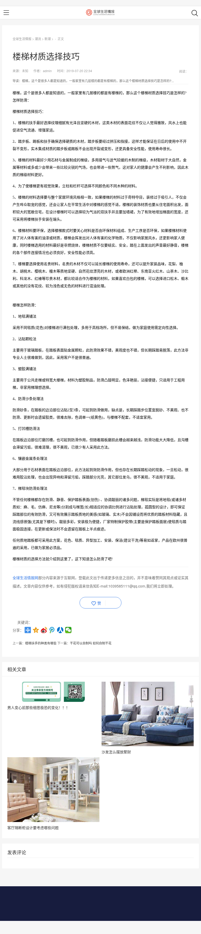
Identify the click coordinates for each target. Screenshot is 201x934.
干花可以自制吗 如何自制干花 (90, 643)
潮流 (38, 38)
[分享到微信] (68, 630)
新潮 (47, 38)
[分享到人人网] (60, 630)
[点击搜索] (195, 12)
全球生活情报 (22, 38)
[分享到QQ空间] (36, 630)
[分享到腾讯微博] (52, 630)
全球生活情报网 (25, 577)
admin (47, 70)
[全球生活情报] (100, 12)
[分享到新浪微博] (44, 630)
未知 (25, 70)
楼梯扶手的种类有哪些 (41, 643)
